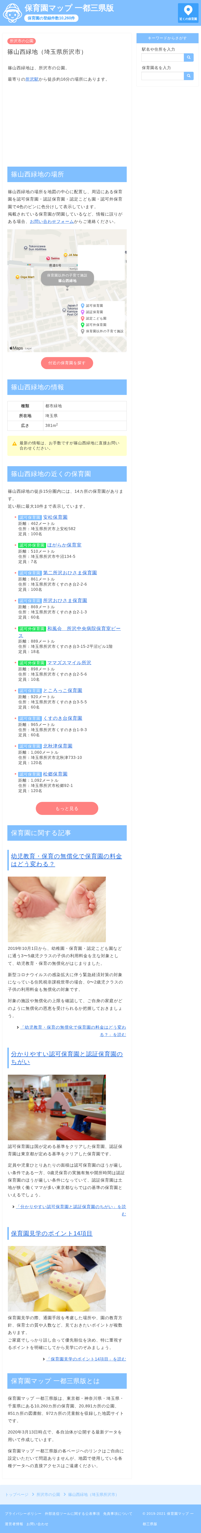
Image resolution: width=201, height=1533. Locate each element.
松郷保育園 (55, 774)
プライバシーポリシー (23, 1514)
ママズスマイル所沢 (69, 662)
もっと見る (67, 808)
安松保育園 (55, 517)
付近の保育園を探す (67, 363)
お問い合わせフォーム (52, 221)
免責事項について (118, 1514)
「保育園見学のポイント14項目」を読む (86, 1359)
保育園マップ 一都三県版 (69, 7)
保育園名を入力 (156, 68)
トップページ (16, 1494)
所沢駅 (32, 79)
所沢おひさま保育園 (65, 600)
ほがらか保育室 (64, 545)
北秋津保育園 (58, 746)
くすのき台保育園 (62, 718)
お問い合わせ (37, 1524)
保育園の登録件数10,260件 (51, 18)
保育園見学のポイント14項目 (52, 1233)
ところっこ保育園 (62, 690)
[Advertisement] (67, 121)
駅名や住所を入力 (158, 49)
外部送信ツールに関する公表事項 (72, 1514)
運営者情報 (14, 1524)
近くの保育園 (188, 19)
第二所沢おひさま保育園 (70, 572)
